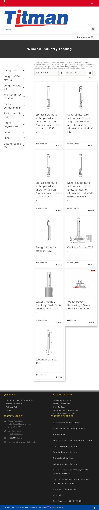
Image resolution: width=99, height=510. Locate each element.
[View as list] (90, 77)
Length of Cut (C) (12, 87)
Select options (42, 144)
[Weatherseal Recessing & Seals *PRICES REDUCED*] (80, 284)
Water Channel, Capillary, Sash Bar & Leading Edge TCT (48, 305)
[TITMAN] (36, 10)
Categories (10, 70)
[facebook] (5, 1)
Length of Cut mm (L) (12, 78)
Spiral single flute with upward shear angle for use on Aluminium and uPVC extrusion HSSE (48, 121)
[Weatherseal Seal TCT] (49, 342)
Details (60, 146)
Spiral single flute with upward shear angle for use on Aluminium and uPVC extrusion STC (48, 189)
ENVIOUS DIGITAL (57, 507)
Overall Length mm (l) (12, 106)
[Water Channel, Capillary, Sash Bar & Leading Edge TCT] (49, 284)
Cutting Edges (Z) (12, 145)
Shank (7, 138)
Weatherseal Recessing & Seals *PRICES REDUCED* (79, 305)
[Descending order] (61, 73)
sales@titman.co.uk (15, 438)
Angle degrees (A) (11, 124)
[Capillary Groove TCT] (80, 230)
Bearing (8, 132)
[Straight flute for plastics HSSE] (49, 230)
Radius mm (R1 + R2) (12, 115)
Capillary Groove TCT (80, 247)
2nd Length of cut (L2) (12, 97)
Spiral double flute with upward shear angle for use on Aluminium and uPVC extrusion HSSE (80, 189)
